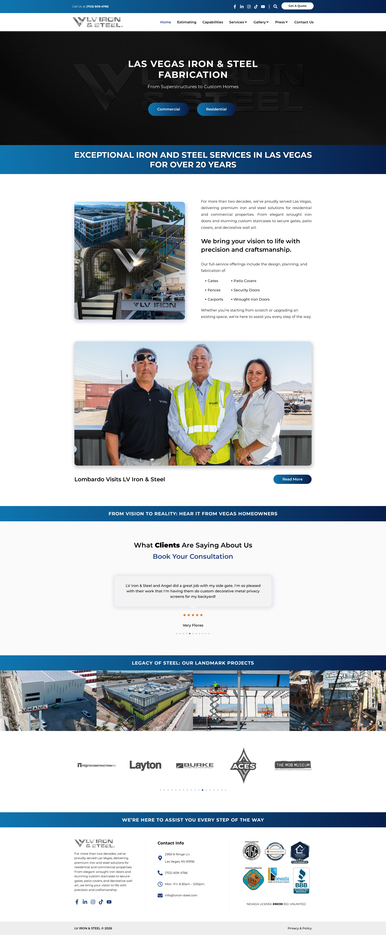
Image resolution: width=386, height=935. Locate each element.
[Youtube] (263, 7)
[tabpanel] (193, 599)
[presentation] (177, 633)
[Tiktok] (256, 7)
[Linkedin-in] (242, 7)
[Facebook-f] (235, 7)
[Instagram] (249, 7)
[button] (160, 790)
